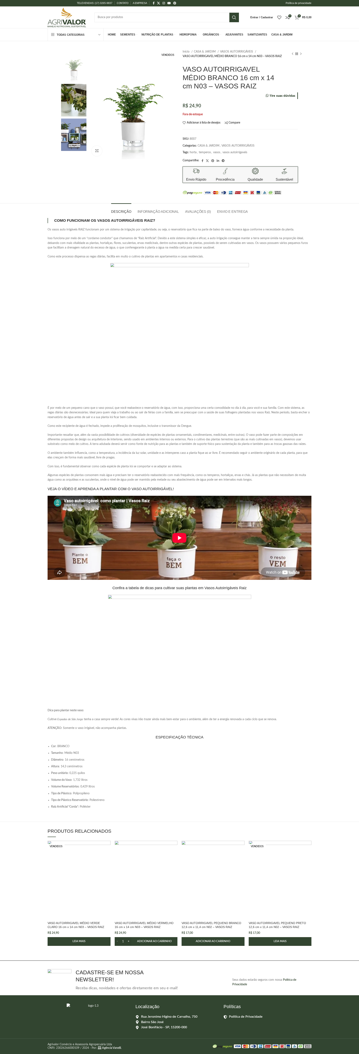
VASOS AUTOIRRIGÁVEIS (237, 51)
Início (186, 51)
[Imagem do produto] (79, 880)
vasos (216, 152)
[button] (146, 941)
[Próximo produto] (301, 54)
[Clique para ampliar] (97, 151)
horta (193, 152)
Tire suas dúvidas (282, 96)
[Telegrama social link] (223, 160)
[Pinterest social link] (174, 3)
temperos (205, 152)
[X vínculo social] (158, 3)
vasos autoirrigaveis (235, 152)
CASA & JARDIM (205, 51)
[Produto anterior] (292, 54)
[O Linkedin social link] (217, 160)
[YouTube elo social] (169, 3)
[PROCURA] (234, 17)
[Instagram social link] (163, 3)
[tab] (121, 209)
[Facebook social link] (153, 3)
